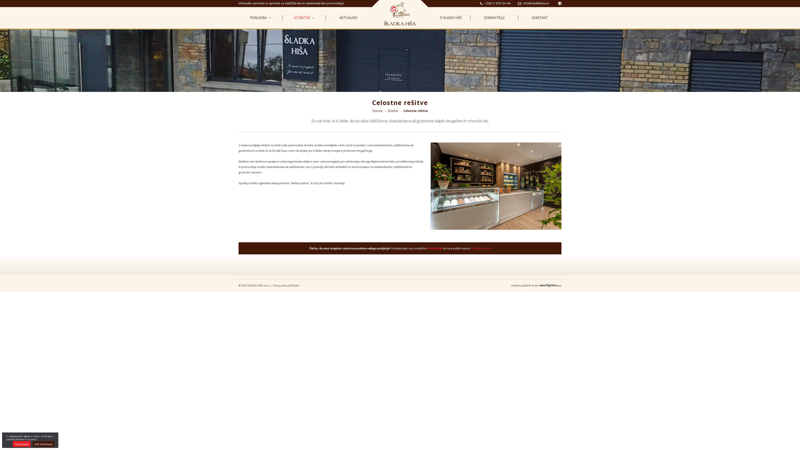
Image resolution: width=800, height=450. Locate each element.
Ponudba (258, 18)
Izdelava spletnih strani (525, 285)
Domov (377, 111)
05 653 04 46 (435, 248)
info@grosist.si (480, 248)
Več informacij (43, 444)
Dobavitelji (494, 18)
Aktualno (348, 18)
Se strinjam (22, 444)
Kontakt (540, 18)
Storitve (302, 18)
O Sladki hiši (451, 18)
